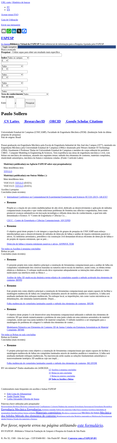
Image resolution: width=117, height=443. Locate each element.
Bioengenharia (7, 406)
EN (8, 10)
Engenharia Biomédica (103, 406)
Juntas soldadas (29, 413)
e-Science (33, 419)
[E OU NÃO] (4, 60)
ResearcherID (34, 121)
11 (50, 373)
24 (50, 379)
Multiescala (96, 416)
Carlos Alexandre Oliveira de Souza (23, 399)
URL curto (6, 2)
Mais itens (8, 168)
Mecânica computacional (72, 413)
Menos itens (18, 168)
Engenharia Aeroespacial (84, 406)
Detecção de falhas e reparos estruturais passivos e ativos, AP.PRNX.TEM (40, 244)
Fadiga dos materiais (64, 410)
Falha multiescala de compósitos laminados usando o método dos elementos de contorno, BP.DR (50, 303)
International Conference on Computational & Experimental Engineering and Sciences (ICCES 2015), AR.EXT (57, 197)
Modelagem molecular (65, 416)
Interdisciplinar (17, 413)
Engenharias (34, 409)
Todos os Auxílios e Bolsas (62, 379)
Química (9, 419)
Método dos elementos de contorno (36, 415)
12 (50, 369)
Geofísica (92, 410)
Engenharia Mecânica (14, 409)
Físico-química (82, 410)
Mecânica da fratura (91, 413)
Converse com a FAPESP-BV (82, 438)
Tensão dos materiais (21, 419)
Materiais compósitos (49, 412)
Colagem (54, 406)
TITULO (8, 171)
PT (8, 7)
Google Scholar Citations (84, 121)
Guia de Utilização (9, 20)
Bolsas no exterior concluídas (63, 376)
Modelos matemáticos (83, 416)
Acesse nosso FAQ (9, 14)
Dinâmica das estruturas (66, 407)
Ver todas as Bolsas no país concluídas (18, 334)
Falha (74, 410)
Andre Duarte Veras (16, 396)
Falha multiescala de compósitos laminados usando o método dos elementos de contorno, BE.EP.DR (52, 363)
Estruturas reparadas (49, 410)
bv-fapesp (5, 44)
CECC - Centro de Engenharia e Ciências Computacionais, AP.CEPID (38, 220)
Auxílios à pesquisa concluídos (64, 370)
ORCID (55, 121)
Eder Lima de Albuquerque (19, 394)
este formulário (90, 425)
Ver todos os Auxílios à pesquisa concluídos (21, 249)
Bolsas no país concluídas (62, 373)
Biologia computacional (30, 406)
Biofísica (16, 406)
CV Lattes (11, 121)
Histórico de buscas (21, 2)
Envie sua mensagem (10, 25)
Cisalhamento (45, 406)
